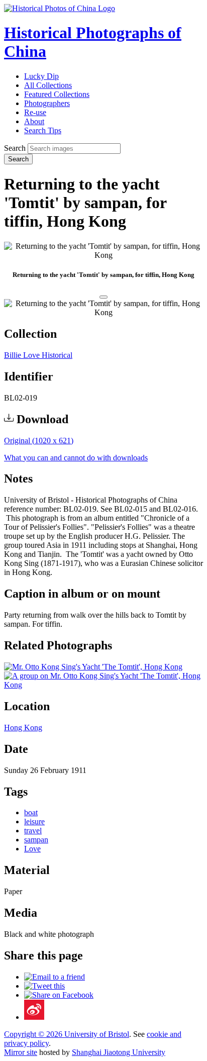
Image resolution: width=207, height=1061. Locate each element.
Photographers (47, 103)
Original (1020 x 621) (38, 440)
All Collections (48, 85)
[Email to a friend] (54, 977)
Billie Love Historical (38, 355)
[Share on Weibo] (34, 1017)
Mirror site (20, 1052)
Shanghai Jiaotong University (118, 1052)
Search (15, 148)
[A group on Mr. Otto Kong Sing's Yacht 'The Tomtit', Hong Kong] (103, 685)
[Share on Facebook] (58, 995)
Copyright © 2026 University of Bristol (66, 1034)
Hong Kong (23, 727)
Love (32, 848)
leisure (34, 821)
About (34, 121)
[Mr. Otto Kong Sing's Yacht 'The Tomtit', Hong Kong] (93, 666)
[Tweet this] (44, 986)
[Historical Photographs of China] (59, 8)
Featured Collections (56, 94)
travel (33, 830)
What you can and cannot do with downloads (76, 457)
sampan (36, 839)
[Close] (103, 297)
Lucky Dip (41, 76)
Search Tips (42, 130)
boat (31, 812)
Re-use (35, 112)
